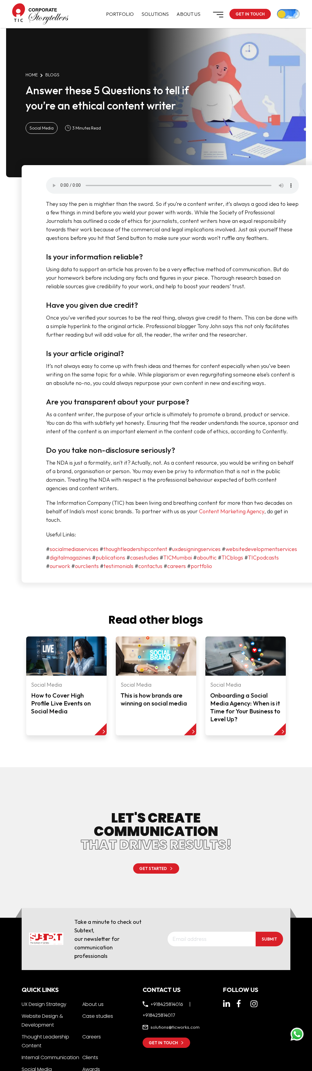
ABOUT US (188, 14)
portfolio (201, 566)
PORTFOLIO (120, 14)
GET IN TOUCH (250, 14)
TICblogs (232, 557)
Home (32, 75)
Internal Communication (50, 1057)
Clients (90, 1057)
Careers (91, 1036)
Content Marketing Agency (231, 511)
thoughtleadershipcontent (135, 549)
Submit (269, 939)
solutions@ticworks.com (176, 1027)
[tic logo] (18, 12)
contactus (150, 566)
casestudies (144, 557)
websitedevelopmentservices (261, 549)
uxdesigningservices (196, 549)
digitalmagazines (70, 557)
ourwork (60, 566)
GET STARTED (153, 868)
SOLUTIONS (155, 14)
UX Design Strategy (44, 1004)
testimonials (118, 566)
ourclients (87, 566)
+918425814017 (159, 1015)
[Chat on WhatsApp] (297, 1034)
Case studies (97, 1016)
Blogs (52, 75)
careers (176, 566)
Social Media (42, 128)
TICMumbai (177, 557)
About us (93, 1004)
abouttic (207, 557)
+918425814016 (167, 1004)
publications (110, 557)
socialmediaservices (74, 549)
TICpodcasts (263, 557)
